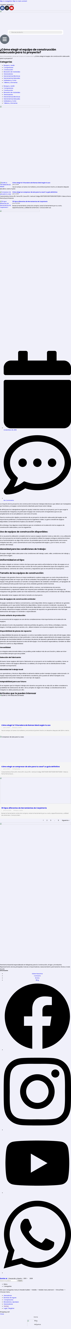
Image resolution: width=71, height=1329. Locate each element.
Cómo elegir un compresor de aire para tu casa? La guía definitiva (34, 192)
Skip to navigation (6, 1)
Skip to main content (20, 1)
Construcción (29, 56)
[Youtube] (11, 8)
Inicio (1, 56)
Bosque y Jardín (9, 65)
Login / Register (9, 1308)
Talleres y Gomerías (10, 82)
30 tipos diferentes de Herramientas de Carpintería (29, 201)
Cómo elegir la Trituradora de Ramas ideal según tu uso (31, 183)
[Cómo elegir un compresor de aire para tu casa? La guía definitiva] (5, 193)
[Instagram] (7, 8)
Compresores (8, 67)
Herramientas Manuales (12, 78)
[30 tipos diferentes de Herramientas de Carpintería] (5, 204)
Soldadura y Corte (10, 80)
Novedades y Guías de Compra (14, 56)
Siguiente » (65, 820)
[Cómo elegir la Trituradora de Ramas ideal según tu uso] (5, 185)
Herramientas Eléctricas (12, 76)
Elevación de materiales (12, 72)
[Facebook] (2, 8)
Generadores (8, 74)
